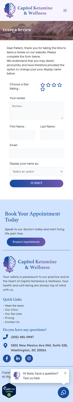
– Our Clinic (10, 309)
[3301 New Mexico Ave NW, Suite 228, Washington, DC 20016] (5, 345)
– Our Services (12, 314)
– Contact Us (11, 322)
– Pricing (8, 318)
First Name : (18, 126)
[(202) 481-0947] (5, 336)
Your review (17, 98)
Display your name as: (24, 163)
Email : (14, 145)
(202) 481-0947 (22, 337)
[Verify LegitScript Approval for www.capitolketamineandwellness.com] (9, 390)
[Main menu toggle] (65, 10)
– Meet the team (13, 305)
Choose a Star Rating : (19, 86)
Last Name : (48, 126)
